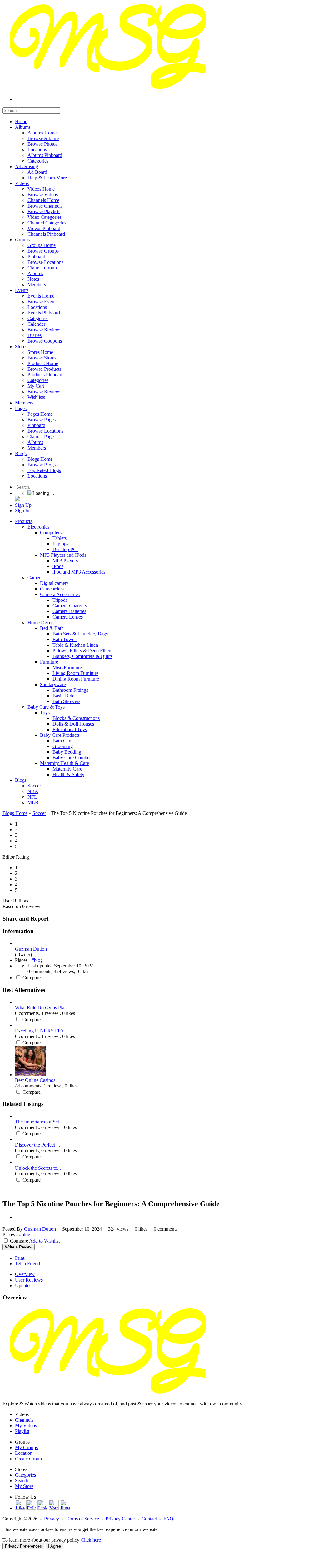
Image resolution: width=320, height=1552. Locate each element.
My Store (24, 1486)
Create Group (28, 1458)
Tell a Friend (27, 1263)
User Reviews (29, 1280)
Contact (149, 1518)
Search (21, 1480)
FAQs (169, 1518)
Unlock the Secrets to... (38, 1168)
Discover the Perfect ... (37, 1145)
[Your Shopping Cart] (17, 499)
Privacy (51, 1518)
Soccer (39, 813)
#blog (37, 960)
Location (23, 1453)
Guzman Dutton (31, 949)
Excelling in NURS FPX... (41, 1030)
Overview (25, 1274)
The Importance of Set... (39, 1121)
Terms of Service (82, 1518)
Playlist (22, 1431)
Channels (24, 1420)
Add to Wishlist (44, 1240)
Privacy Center (120, 1518)
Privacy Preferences (23, 1546)
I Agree (54, 1546)
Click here (91, 1540)
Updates (23, 1285)
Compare (31, 977)
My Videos (26, 1425)
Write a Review (18, 1247)
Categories (25, 1475)
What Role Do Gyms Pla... (41, 1007)
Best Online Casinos (35, 1080)
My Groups (26, 1447)
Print (19, 1258)
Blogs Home (15, 813)
